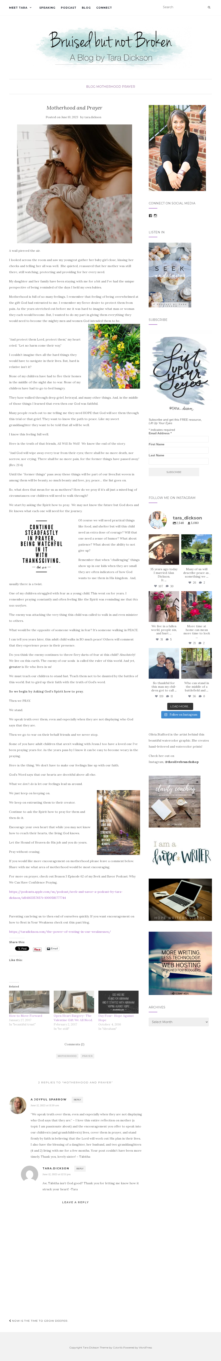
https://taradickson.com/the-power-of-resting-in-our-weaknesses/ (60, 932)
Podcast (68, 7)
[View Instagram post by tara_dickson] (176, 562)
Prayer (128, 87)
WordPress (145, 1347)
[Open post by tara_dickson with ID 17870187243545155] (164, 663)
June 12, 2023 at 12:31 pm (57, 1174)
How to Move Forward (25, 1016)
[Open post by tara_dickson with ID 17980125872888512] (164, 549)
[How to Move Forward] (29, 1002)
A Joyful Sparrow (49, 1099)
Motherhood (108, 87)
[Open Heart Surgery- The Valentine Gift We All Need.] (74, 1002)
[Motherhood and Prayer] (74, 183)
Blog (86, 7)
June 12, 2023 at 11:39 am (45, 1105)
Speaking (47, 7)
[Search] (209, 7)
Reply (77, 1099)
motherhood (67, 1056)
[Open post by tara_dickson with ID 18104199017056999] (196, 549)
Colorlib (118, 1347)
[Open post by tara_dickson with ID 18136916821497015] (164, 606)
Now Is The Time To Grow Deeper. (39, 1320)
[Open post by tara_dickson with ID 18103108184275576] (196, 663)
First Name (156, 444)
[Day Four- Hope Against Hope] (118, 1002)
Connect (104, 7)
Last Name (156, 455)
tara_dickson (163, 537)
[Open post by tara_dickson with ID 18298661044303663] (196, 606)
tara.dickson (92, 117)
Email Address (160, 433)
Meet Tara (18, 7)
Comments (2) (74, 1044)
